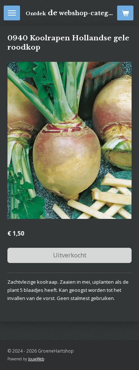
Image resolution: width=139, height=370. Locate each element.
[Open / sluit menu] (12, 13)
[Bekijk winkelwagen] (125, 13)
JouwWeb (36, 358)
